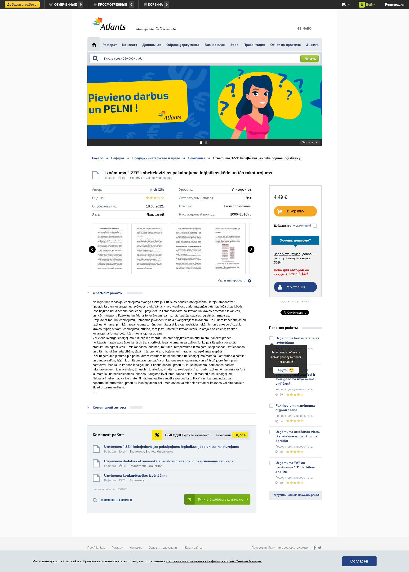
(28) (157, 189)
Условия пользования (163, 547)
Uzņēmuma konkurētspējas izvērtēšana (135, 475)
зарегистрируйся (287, 254)
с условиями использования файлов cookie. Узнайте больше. (214, 561)
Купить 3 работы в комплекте (220, 499)
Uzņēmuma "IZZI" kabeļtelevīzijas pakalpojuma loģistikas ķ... (258, 158)
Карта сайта (193, 547)
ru (344, 4)
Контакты (136, 547)
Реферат (109, 178)
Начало (97, 158)
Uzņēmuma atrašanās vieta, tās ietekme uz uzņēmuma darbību (298, 436)
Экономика (136, 178)
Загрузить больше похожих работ (295, 495)
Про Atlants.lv (96, 547)
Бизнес (150, 178)
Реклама (117, 547)
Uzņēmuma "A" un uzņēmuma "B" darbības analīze (295, 467)
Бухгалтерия (138, 466)
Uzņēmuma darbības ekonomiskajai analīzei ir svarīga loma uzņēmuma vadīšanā (168, 461)
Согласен (359, 561)
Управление (164, 178)
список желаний (300, 225)
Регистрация (394, 4)
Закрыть (307, 142)
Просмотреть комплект (116, 500)
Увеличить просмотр (231, 280)
